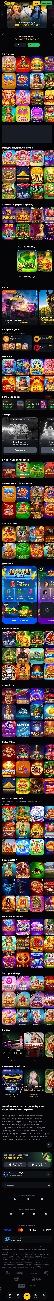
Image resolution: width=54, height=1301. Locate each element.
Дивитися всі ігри (18, 620)
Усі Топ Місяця (25, 277)
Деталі (20, 45)
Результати (20, 450)
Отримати (34, 45)
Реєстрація (46, 3)
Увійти (36, 3)
